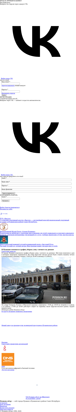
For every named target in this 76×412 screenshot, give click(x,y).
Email (4, 178)
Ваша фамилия (6, 189)
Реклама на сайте (6, 209)
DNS (3, 366)
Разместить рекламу (7, 408)
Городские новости (9, 251)
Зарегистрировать (8, 85)
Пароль (4, 89)
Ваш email (5, 82)
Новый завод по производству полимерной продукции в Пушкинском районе (29, 325)
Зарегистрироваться (12, 207)
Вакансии (3, 406)
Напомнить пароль (8, 93)
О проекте (3, 403)
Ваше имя (5, 182)
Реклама (5, 342)
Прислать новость (6, 409)
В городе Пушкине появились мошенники (17, 311)
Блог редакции (5, 404)
